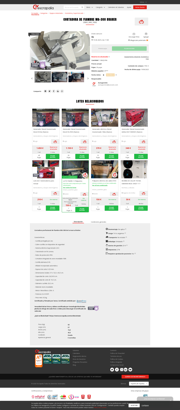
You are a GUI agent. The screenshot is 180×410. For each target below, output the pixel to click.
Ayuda (129, 7)
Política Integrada (116, 362)
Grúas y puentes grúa (70, 190)
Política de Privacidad (117, 353)
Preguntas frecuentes (80, 362)
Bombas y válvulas (128, 188)
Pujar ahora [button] (52, 156)
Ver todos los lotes (69, 187)
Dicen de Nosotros (79, 359)
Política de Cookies (116, 359)
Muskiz (66, 194)
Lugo (36, 141)
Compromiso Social (116, 365)
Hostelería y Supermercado (74, 13)
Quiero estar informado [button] (135, 377)
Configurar (145, 405)
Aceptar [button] (134, 405)
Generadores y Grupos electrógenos (45, 136)
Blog (74, 365)
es (65, 316)
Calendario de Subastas (116, 7)
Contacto (113, 350)
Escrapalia (34, 13)
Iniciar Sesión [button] (140, 7)
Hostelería (35, 15)
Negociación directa (79, 356)
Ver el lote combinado (100, 185)
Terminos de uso (116, 356)
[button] (45, 91)
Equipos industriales (56, 13)
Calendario (76, 353)
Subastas (76, 350)
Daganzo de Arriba (128, 193)
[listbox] (143, 2)
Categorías (44, 13)
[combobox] (139, 384)
